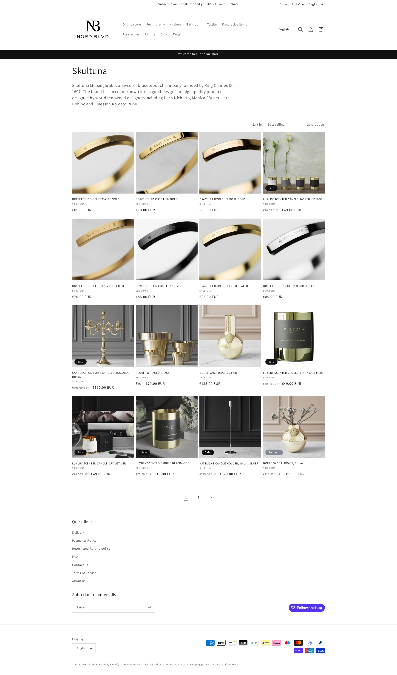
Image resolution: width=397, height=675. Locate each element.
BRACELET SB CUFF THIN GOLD (157, 199)
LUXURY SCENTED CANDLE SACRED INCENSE (293, 199)
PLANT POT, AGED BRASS (153, 373)
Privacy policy (153, 664)
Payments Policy (84, 540)
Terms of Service (84, 573)
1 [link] (186, 497)
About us (79, 581)
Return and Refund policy (91, 548)
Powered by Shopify (107, 664)
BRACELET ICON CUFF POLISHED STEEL (289, 286)
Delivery (78, 532)
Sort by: (257, 124)
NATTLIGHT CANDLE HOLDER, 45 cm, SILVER (228, 463)
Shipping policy (199, 664)
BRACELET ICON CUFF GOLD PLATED (223, 286)
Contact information (225, 664)
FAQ (75, 556)
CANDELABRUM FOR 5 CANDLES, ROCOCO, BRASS (100, 375)
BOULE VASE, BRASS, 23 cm (218, 373)
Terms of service (175, 664)
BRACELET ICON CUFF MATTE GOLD (95, 199)
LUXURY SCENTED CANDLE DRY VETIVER (99, 463)
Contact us (80, 565)
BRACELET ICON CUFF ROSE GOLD (222, 199)
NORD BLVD (88, 664)
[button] (155, 24)
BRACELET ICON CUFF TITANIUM (157, 286)
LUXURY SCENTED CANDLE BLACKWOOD (163, 463)
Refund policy (132, 664)
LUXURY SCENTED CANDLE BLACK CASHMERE (293, 373)
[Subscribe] (150, 607)
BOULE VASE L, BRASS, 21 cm (283, 463)
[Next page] (211, 497)
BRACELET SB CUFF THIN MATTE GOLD (98, 286)
